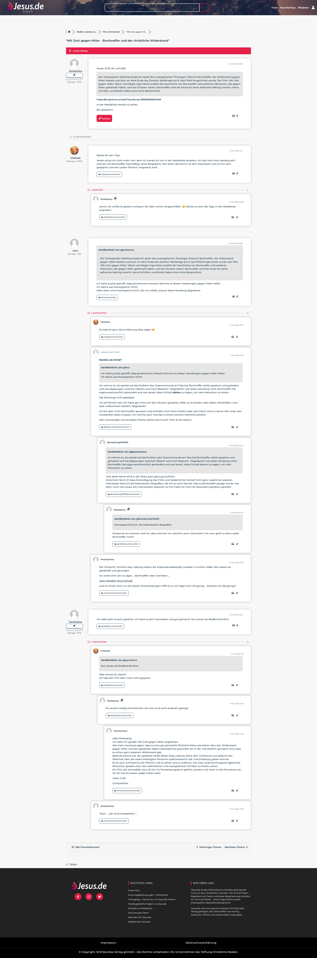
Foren (275, 7)
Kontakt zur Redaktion (140, 908)
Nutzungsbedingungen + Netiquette (148, 895)
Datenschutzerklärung (201, 942)
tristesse (75, 157)
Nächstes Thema (235, 847)
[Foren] (69, 32)
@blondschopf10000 (147, 518)
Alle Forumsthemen (87, 847)
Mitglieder (303, 7)
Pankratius (75, 71)
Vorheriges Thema (209, 847)
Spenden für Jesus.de (139, 917)
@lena (126, 367)
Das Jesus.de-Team (138, 912)
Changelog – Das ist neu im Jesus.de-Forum (152, 899)
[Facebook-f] (78, 896)
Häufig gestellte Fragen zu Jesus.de (147, 903)
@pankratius (127, 250)
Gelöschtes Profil (110, 352)
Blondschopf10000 (117, 442)
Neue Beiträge (288, 7)
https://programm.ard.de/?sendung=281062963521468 (129, 99)
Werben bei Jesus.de (139, 921)
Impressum (108, 942)
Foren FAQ (134, 890)
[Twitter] (99, 896)
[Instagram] (89, 896)
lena (75, 250)
